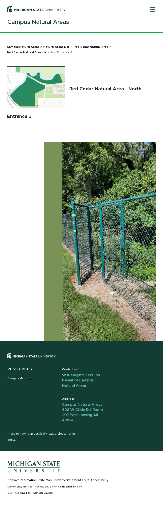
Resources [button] (20, 369)
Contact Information (22, 480)
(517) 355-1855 (25, 487)
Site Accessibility (96, 480)
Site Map (45, 480)
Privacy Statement (67, 480)
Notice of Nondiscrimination (67, 487)
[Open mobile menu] (152, 9)
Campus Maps (17, 378)
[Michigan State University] (36, 9)
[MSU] (31, 359)
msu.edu (44, 487)
